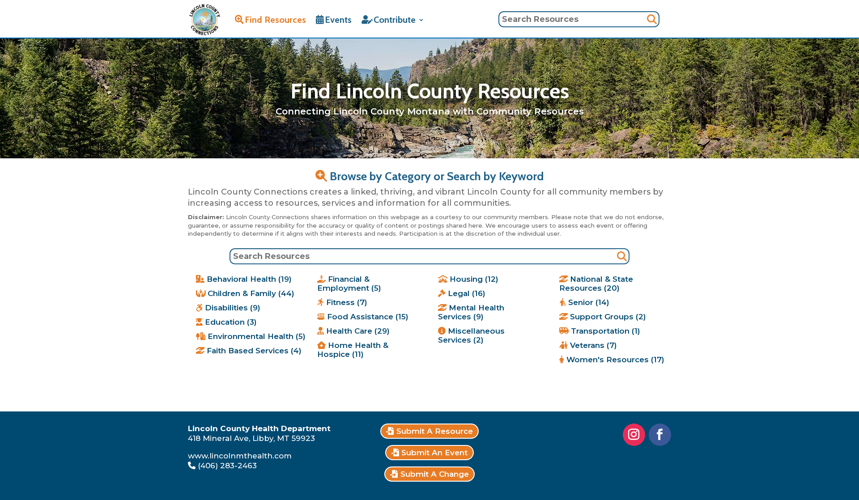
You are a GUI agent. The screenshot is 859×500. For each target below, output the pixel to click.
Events (338, 19)
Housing (472, 279)
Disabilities (231, 307)
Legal (465, 293)
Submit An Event (434, 452)
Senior (587, 302)
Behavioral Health (248, 279)
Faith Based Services (253, 350)
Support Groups (607, 316)
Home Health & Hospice (352, 350)
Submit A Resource (434, 431)
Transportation (604, 330)
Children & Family (249, 293)
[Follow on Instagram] (634, 435)
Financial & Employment (349, 283)
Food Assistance (366, 316)
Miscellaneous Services (471, 335)
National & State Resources (596, 283)
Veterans (592, 345)
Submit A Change (434, 474)
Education (230, 322)
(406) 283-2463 (227, 465)
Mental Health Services (471, 312)
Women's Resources (614, 359)
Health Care (357, 330)
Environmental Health (255, 336)
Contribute (395, 19)
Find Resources (275, 19)
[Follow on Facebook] (660, 435)
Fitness (345, 302)
